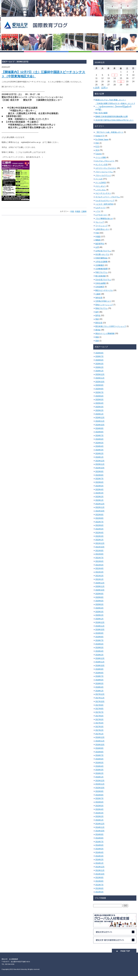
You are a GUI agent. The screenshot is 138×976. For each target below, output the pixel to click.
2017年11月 (99, 698)
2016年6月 (99, 759)
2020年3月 (99, 612)
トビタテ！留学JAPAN (104, 204)
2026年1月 (99, 371)
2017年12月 (99, 694)
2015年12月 (99, 781)
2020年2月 (99, 615)
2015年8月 (99, 795)
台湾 (97, 247)
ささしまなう (100, 186)
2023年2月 (99, 497)
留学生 (98, 315)
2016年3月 (99, 770)
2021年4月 (99, 568)
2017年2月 (99, 730)
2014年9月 (99, 834)
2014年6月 (99, 845)
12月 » (104, 87)
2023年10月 (99, 468)
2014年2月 (99, 860)
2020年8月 (99, 597)
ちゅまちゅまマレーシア (105, 201)
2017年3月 (99, 727)
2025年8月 (99, 389)
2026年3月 (99, 364)
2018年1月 (99, 691)
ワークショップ (101, 226)
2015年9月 (99, 791)
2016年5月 (99, 763)
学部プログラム (101, 272)
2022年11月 (99, 507)
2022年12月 (99, 504)
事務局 (98, 240)
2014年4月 (99, 852)
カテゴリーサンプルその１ (105, 168)
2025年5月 (99, 400)
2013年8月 (99, 881)
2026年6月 (99, 360)
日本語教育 (99, 287)
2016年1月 (99, 777)
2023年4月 (99, 489)
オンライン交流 (101, 165)
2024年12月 (99, 418)
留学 (97, 312)
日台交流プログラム (103, 280)
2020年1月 (99, 619)
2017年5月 (99, 719)
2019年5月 (99, 648)
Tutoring (98, 154)
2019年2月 (99, 655)
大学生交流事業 (101, 262)
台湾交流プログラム (103, 251)
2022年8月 (99, 518)
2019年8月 (99, 637)
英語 (97, 319)
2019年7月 (99, 640)
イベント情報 (100, 157)
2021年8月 (99, 554)
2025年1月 (99, 414)
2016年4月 (99, 766)
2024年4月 (99, 446)
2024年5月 (99, 443)
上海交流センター (102, 229)
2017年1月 (99, 734)
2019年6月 (99, 644)
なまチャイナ (100, 208)
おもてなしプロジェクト (105, 161)
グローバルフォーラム (104, 172)
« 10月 (96, 87)
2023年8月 (99, 475)
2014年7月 (99, 842)
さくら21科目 (100, 183)
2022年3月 (99, 536)
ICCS (97, 147)
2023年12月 (99, 461)
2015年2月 (99, 816)
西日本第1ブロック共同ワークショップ (110, 326)
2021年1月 (99, 579)
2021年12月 (99, 543)
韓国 (97, 337)
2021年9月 (99, 551)
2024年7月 (99, 435)
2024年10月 (99, 425)
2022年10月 (99, 511)
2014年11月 (99, 827)
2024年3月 (99, 450)
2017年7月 (99, 712)
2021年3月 (99, 572)
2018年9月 (99, 669)
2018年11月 (99, 662)
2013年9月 (99, 878)
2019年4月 (99, 651)
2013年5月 (99, 892)
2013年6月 (99, 888)
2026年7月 (99, 356)
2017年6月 (99, 716)
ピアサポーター (101, 215)
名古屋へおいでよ (102, 254)
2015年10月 (99, 788)
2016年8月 (99, 752)
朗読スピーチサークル (104, 290)
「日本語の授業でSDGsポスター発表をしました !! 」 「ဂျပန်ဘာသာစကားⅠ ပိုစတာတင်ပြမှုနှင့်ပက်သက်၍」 (115, 106)
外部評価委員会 (101, 258)
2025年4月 (99, 403)
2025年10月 (99, 382)
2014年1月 (99, 863)
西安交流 (98, 323)
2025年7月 (99, 392)
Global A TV (100, 136)
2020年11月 (99, 586)
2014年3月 (99, 856)
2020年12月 (99, 583)
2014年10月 (99, 831)
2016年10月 (99, 745)
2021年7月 (99, 558)
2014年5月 (99, 849)
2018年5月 (99, 683)
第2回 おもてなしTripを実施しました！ (110, 100)
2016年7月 (99, 755)
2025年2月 (99, 410)
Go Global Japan (101, 139)
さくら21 (98, 179)
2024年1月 (99, 457)
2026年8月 (99, 353)
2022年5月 (99, 529)
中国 (72, 211)
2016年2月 (99, 773)
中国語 (77, 211)
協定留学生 (99, 244)
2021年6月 (99, 561)
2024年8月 (99, 432)
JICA (97, 150)
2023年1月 (99, 500)
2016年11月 (99, 741)
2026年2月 (99, 367)
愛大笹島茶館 (100, 276)
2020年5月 (99, 604)
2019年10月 (99, 630)
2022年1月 (99, 540)
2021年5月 (99, 565)
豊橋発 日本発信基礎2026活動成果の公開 (111, 116)
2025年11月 (99, 378)
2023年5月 (99, 486)
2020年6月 (99, 601)
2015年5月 (99, 806)
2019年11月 (99, 626)
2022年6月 (99, 525)
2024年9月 (99, 428)
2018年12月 (99, 658)
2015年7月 (99, 798)
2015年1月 (99, 820)
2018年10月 (99, 665)
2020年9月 (99, 594)
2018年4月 (99, 687)
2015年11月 (99, 784)
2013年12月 (99, 867)
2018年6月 (99, 680)
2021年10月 (99, 547)
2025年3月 (99, 407)
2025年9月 (99, 385)
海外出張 (98, 298)
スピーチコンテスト (103, 193)
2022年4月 (99, 533)
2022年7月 (99, 522)
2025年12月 (99, 374)
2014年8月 (99, 838)
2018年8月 (99, 673)
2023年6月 (99, 482)
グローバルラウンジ (103, 175)
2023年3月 (99, 493)
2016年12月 (99, 737)
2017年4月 (99, 723)
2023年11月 (99, 464)
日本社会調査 (100, 283)
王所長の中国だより (103, 301)
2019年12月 (99, 622)
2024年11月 (99, 421)
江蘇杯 (84, 211)
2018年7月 (99, 676)
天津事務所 (99, 265)
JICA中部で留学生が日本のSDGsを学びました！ (114, 120)
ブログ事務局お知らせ (104, 219)
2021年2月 (99, 576)
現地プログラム (101, 308)
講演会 (98, 330)
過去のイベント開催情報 (105, 333)
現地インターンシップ (104, 305)
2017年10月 (99, 701)
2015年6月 (99, 802)
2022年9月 (99, 515)
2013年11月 (99, 870)
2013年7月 (99, 885)
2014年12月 (99, 824)
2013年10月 (99, 874)
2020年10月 (99, 590)
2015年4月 (99, 809)
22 (121, 81)
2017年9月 (99, 705)
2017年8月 (99, 709)
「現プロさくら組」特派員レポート (109, 132)
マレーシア (99, 222)
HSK (97, 143)
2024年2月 (99, 453)
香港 (97, 341)
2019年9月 (99, 633)
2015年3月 (99, 813)
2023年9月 (99, 471)
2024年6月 (99, 439)
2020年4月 (99, 608)
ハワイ (98, 211)
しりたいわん (100, 190)
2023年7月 (99, 479)
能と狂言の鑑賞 (101, 113)
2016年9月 (99, 748)
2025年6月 (99, 396)
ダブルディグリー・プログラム (107, 197)
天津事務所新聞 (101, 269)
